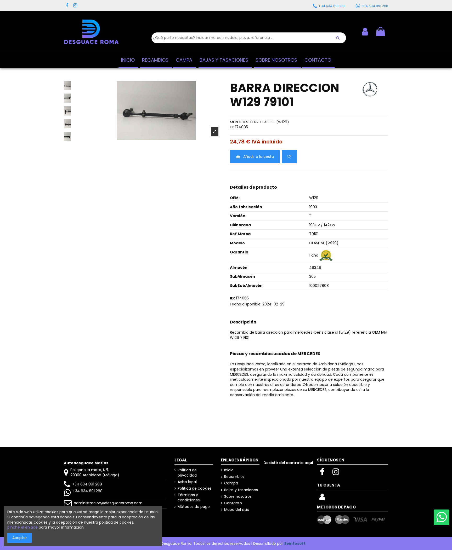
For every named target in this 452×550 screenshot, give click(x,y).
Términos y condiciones (189, 498)
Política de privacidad (187, 473)
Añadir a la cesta (258, 156)
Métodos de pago (194, 506)
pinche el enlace (22, 527)
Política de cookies (195, 488)
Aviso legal (187, 481)
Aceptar (19, 537)
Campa (231, 483)
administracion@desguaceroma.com (108, 503)
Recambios (234, 476)
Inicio (229, 470)
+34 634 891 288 (87, 484)
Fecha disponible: (245, 304)
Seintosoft (295, 543)
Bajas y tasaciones (241, 490)
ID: (232, 127)
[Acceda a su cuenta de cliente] (322, 498)
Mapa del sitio (236, 509)
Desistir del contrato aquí (288, 462)
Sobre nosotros (238, 496)
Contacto (233, 503)
